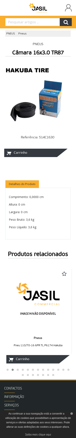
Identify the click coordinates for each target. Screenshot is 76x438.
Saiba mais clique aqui (38, 434)
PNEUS (10, 33)
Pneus (22, 33)
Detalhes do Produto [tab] (22, 184)
